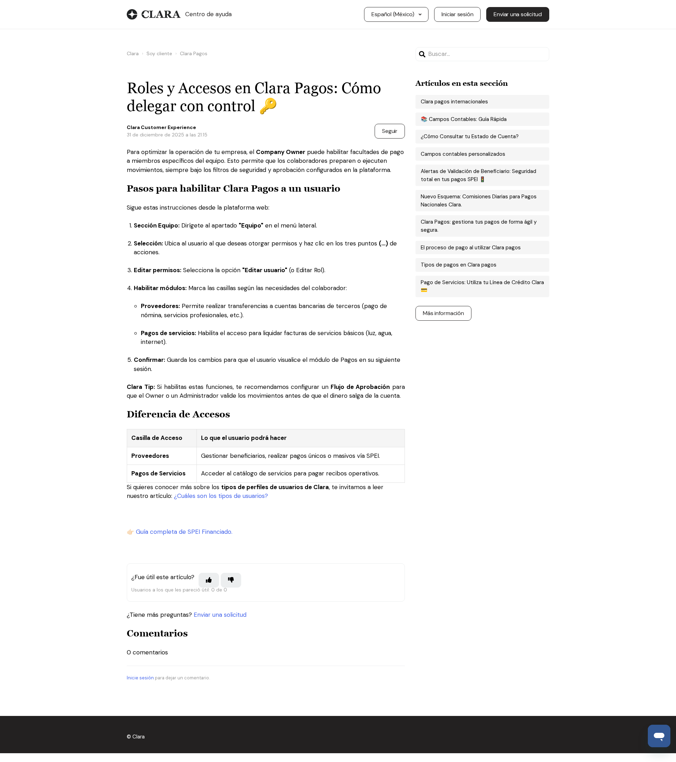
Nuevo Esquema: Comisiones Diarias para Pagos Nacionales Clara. (479, 200)
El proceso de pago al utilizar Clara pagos (471, 247)
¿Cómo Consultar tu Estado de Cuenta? (470, 136)
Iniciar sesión (457, 14)
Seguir (390, 131)
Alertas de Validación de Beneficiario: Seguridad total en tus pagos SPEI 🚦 (478, 175)
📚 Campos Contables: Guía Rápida (464, 119)
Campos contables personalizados (463, 154)
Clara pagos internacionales (454, 101)
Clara (133, 53)
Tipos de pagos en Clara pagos (458, 264)
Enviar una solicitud (518, 14)
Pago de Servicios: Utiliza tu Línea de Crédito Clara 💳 (482, 286)
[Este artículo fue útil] (209, 580)
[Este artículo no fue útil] (231, 580)
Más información (443, 313)
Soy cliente (159, 53)
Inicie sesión (140, 678)
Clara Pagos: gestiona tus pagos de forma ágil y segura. (479, 225)
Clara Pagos (193, 53)
